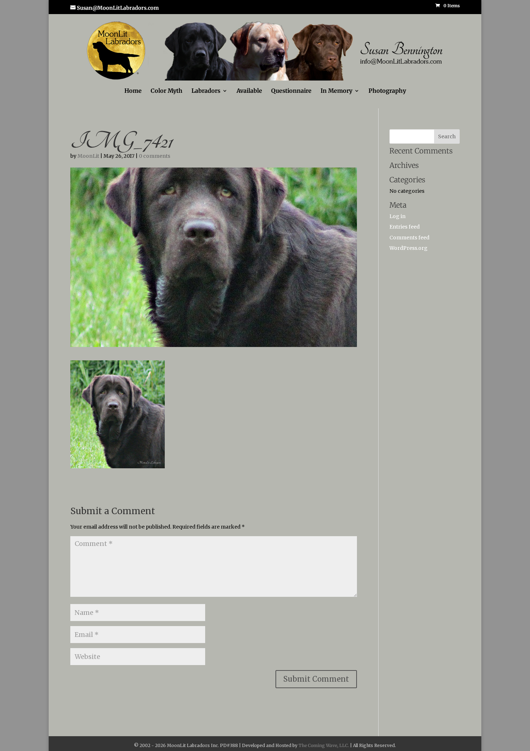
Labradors (205, 91)
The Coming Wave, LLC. (324, 745)
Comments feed (409, 237)
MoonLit (88, 156)
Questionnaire (291, 91)
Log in (397, 216)
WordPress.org (408, 248)
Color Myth (166, 91)
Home (133, 91)
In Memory (336, 91)
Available (249, 91)
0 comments (154, 156)
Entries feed (404, 226)
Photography (387, 91)
